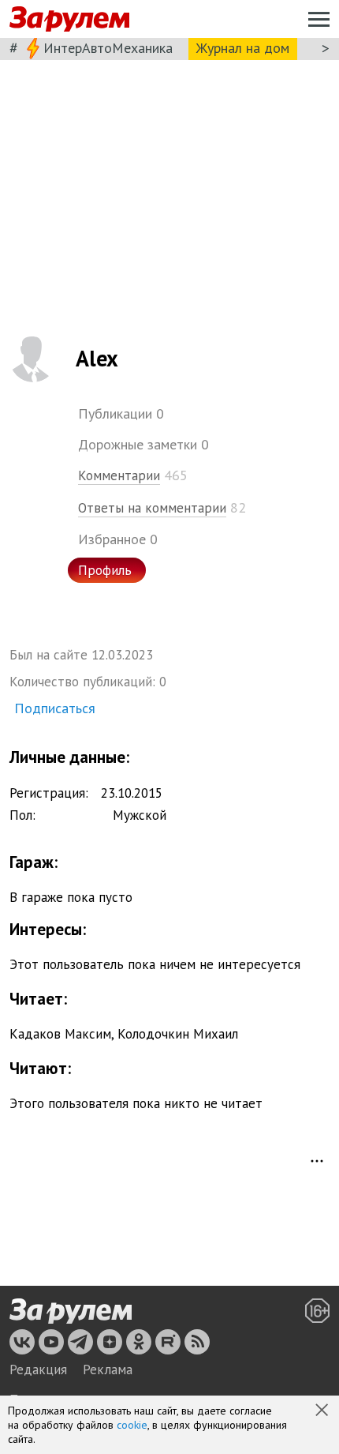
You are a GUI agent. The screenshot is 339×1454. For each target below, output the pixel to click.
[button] (323, 1411)
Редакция (38, 1369)
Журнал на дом (242, 48)
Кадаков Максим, (61, 1034)
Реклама (107, 1369)
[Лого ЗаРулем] (69, 19)
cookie (132, 1425)
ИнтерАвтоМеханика (108, 48)
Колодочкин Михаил (177, 1034)
